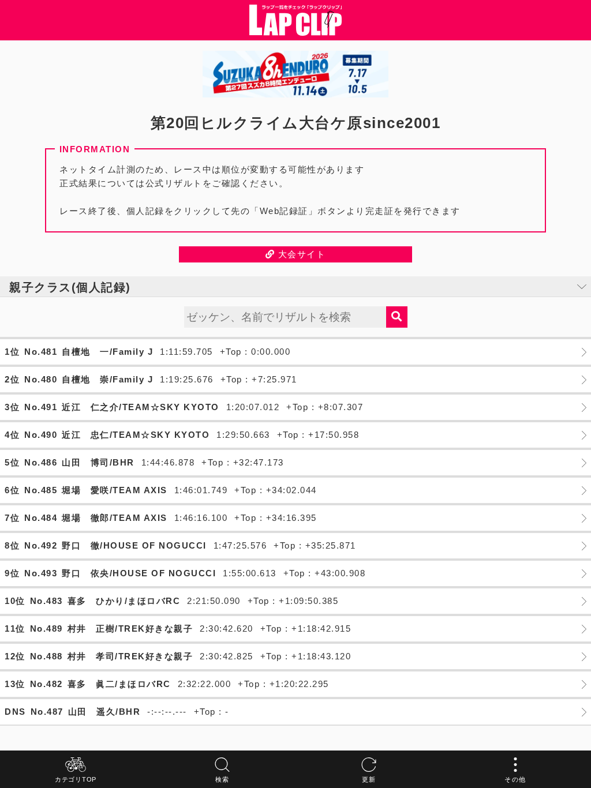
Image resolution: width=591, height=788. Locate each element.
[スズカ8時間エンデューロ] (295, 74)
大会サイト (300, 254)
